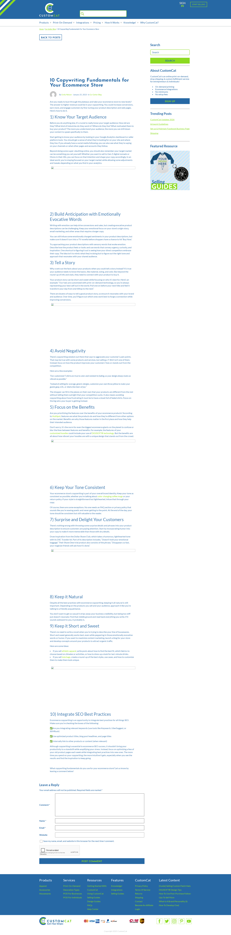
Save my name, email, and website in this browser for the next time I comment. (78, 841)
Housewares (45, 893)
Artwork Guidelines (159, 124)
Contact (139, 901)
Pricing (97, 22)
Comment (44, 805)
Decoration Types (71, 889)
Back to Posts (50, 38)
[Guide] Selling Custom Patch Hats (175, 886)
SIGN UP (170, 101)
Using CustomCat (95, 893)
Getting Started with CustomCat (97, 888)
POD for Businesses (72, 893)
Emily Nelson (67, 95)
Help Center (92, 909)
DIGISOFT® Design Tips (170, 889)
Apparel (43, 886)
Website (43, 835)
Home (41, 29)
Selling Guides (93, 897)
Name (42, 820)
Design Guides (94, 901)
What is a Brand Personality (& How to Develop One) (173, 903)
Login (137, 909)
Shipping (154, 133)
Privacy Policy (141, 886)
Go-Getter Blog (50, 29)
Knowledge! (130, 22)
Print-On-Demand (62, 22)
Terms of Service (142, 889)
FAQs (89, 905)
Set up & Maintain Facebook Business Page (170, 128)
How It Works (112, 22)
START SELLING (198, 4)
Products (44, 22)
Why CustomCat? (149, 22)
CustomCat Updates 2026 (162, 119)
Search (170, 61)
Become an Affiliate (144, 905)
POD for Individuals (72, 897)
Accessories (44, 889)
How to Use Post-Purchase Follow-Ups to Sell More (175, 895)
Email (42, 827)
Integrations (82, 22)
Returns (138, 893)
